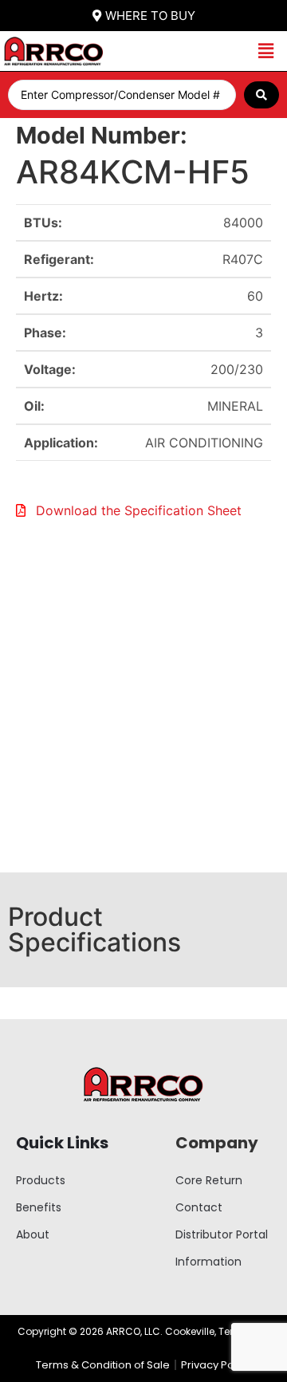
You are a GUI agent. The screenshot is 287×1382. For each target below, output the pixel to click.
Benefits (38, 1207)
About (32, 1234)
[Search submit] (261, 94)
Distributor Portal (221, 1234)
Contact (198, 1207)
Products (40, 1180)
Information (208, 1262)
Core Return (208, 1180)
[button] (266, 51)
